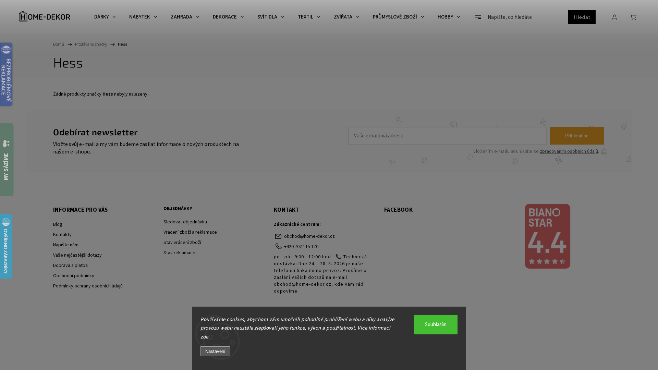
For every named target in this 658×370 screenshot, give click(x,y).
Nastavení (215, 351)
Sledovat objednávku (185, 222)
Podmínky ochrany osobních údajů (88, 286)
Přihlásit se (577, 135)
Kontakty (62, 234)
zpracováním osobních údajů (569, 151)
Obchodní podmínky (73, 275)
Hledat (582, 17)
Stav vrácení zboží (182, 242)
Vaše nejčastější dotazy (77, 255)
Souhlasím (436, 324)
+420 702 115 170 (301, 246)
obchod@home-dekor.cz (309, 236)
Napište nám (65, 245)
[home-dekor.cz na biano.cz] (547, 237)
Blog (57, 224)
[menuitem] (104, 17)
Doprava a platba (70, 265)
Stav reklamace (179, 252)
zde (204, 337)
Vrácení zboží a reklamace (190, 232)
